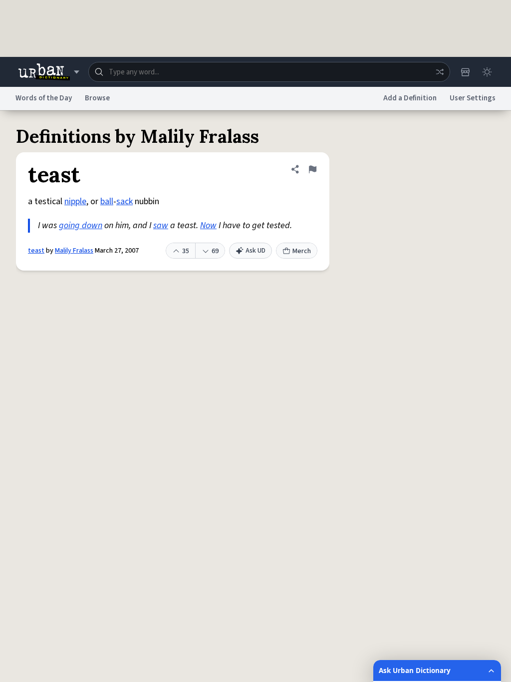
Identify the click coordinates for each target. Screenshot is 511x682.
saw (160, 225)
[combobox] (269, 72)
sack (124, 201)
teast (36, 251)
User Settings (473, 98)
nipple (75, 201)
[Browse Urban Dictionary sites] (48, 71)
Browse (97, 98)
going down (80, 225)
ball (106, 201)
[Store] (465, 72)
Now (208, 225)
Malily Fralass (74, 251)
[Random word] (440, 72)
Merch (301, 251)
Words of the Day (43, 98)
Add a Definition (410, 98)
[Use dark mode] (487, 72)
